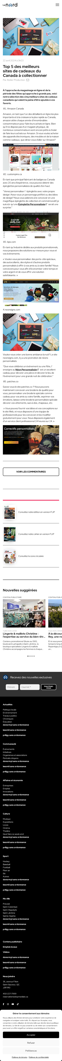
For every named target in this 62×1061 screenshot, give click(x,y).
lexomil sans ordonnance (14, 730)
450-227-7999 (9, 993)
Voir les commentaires (31, 471)
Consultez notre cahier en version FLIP (36, 534)
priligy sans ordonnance (14, 735)
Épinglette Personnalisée (31, 204)
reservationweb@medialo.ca (15, 996)
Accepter (31, 1035)
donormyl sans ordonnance (16, 725)
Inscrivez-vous (48, 687)
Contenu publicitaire (12, 597)
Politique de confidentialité (39, 1057)
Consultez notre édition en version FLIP (36, 512)
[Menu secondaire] (57, 5)
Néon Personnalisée (26, 369)
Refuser (31, 1042)
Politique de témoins (19, 1057)
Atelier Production (16, 79)
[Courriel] (27, 79)
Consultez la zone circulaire (31, 556)
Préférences (31, 1050)
